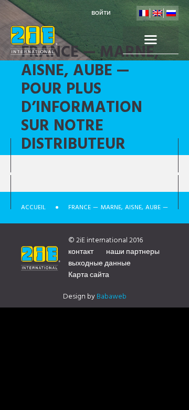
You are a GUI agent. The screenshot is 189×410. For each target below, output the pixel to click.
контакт (80, 252)
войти (101, 13)
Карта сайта (88, 275)
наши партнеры (133, 252)
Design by (95, 297)
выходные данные (99, 264)
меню (150, 40)
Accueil (33, 207)
